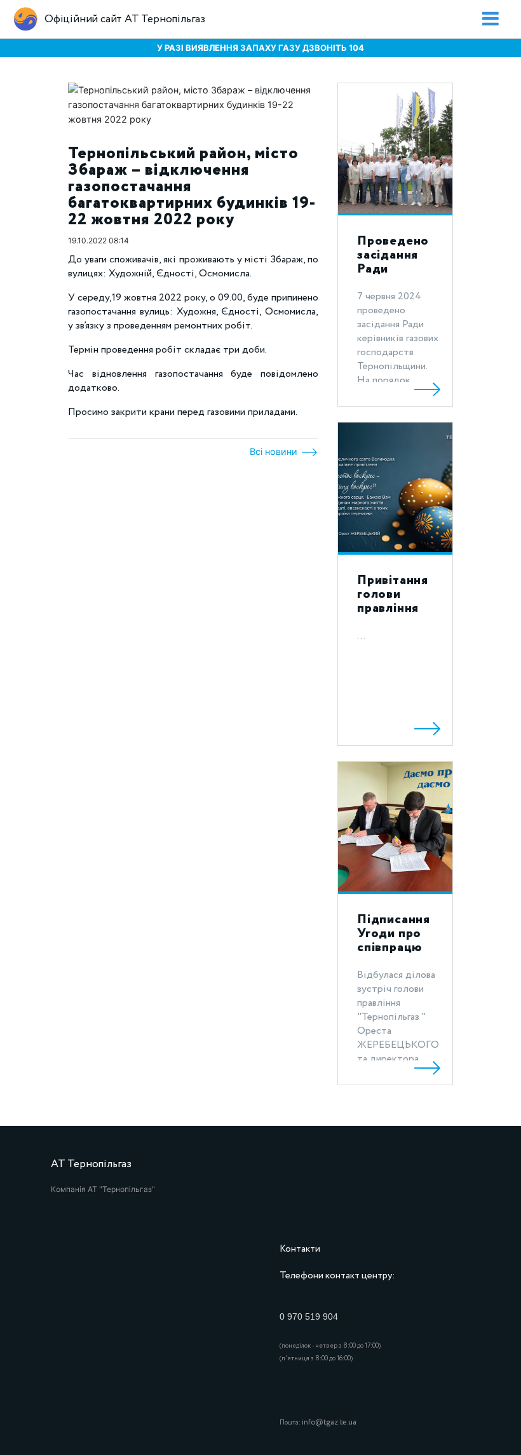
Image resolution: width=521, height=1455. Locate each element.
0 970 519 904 (309, 1316)
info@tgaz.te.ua (329, 1422)
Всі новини (275, 451)
